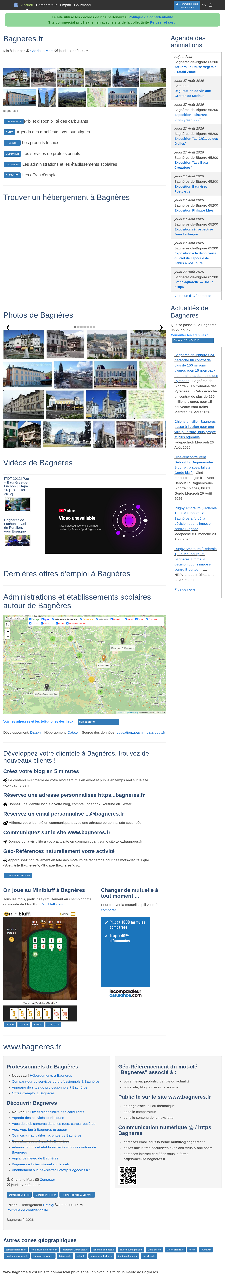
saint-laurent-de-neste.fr (44, 1249)
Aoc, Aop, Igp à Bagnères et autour (39, 1129)
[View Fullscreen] (7, 624)
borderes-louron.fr (127, 1256)
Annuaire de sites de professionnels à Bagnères (49, 1087)
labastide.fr (65, 1256)
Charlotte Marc (42, 51)
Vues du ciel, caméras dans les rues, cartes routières (54, 1124)
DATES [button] (9, 132)
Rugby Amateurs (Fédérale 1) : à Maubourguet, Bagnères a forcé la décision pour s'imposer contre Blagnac (195, 518)
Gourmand (82, 5)
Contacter (47, 1179)
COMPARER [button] (12, 153)
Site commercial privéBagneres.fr (187, 5)
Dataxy (35, 732)
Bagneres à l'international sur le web (40, 1164)
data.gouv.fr (156, 732)
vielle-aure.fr (154, 1249)
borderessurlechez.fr (101, 1256)
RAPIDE (24, 1024)
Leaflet (119, 712)
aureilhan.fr (149, 1256)
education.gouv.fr (129, 732)
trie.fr (192, 1249)
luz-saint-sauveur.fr (43, 1256)
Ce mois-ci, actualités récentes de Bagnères (47, 1135)
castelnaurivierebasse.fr (75, 1249)
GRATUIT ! (53, 1024)
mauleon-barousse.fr (17, 1256)
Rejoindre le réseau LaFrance (77, 1194)
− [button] (8, 636)
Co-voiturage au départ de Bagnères (40, 1141)
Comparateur (46, 5)
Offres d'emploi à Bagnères (33, 1093)
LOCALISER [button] (12, 164)
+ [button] (8, 631)
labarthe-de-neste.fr (103, 1249)
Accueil (27, 5)
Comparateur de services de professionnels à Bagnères (56, 1081)
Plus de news (185, 589)
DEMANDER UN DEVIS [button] (18, 875)
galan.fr (81, 1256)
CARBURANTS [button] (13, 121)
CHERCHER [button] (12, 175)
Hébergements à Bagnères (51, 1075)
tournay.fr (206, 1249)
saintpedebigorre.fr (16, 1249)
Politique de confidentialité (150, 17)
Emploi (65, 5)
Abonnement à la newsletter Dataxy (50, 1170)
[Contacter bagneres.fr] (210, 5)
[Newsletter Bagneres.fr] (204, 5)
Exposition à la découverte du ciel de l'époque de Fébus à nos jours (195, 258)
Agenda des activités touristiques (38, 1118)
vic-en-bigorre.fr (175, 1249)
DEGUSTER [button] (12, 143)
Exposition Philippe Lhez (193, 210)
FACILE (10, 1024)
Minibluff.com (52, 904)
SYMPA (38, 1024)
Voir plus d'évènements (192, 296)
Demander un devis (19, 1194)
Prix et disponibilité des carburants (57, 1112)
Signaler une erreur (45, 1194)
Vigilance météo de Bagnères (35, 1158)
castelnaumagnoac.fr (131, 1249)
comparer (108, 910)
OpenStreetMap (132, 712)
